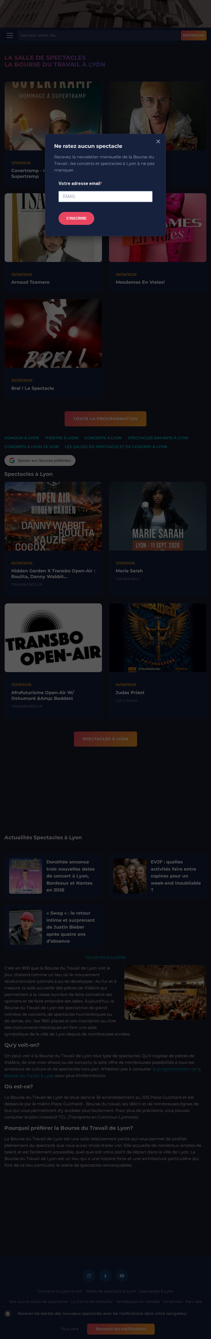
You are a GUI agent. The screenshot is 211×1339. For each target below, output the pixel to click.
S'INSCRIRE (76, 218)
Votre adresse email (79, 183)
